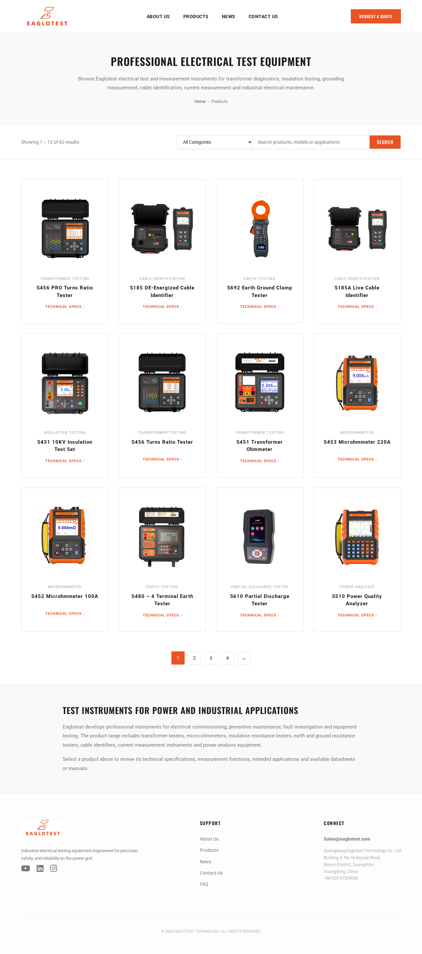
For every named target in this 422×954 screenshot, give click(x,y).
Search (385, 141)
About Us (158, 16)
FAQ (204, 884)
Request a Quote (375, 16)
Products (196, 16)
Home (200, 101)
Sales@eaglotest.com (347, 839)
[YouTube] (25, 868)
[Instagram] (53, 868)
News (228, 16)
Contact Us (263, 16)
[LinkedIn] (40, 868)
